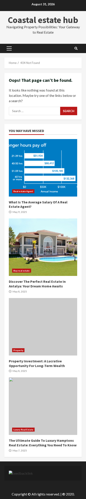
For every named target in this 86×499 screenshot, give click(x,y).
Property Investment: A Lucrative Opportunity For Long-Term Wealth (43, 327)
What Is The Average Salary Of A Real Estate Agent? (43, 168)
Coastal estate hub (43, 19)
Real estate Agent (23, 191)
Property (18, 350)
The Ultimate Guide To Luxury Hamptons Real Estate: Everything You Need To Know (43, 406)
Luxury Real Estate (23, 429)
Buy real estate (21, 270)
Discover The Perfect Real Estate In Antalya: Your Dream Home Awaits (43, 247)
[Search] (76, 48)
